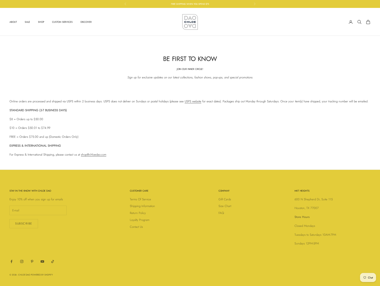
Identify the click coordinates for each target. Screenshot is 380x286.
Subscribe (23, 223)
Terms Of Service (140, 199)
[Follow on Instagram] (22, 261)
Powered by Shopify (42, 274)
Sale (27, 22)
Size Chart (224, 206)
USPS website (193, 101)
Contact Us (136, 227)
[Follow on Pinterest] (32, 261)
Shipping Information (142, 206)
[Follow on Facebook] (11, 261)
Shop (41, 22)
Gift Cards (224, 199)
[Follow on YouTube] (42, 261)
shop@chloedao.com (93, 154)
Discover (86, 22)
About (13, 22)
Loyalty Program (139, 220)
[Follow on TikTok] (53, 261)
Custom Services (62, 22)
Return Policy (138, 213)
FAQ (221, 213)
